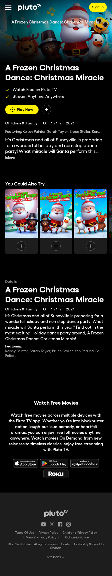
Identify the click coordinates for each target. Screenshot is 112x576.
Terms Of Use (24, 533)
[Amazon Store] (84, 463)
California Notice (77, 537)
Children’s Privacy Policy (80, 533)
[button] (8, 7)
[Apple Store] (25, 463)
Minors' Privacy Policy (41, 537)
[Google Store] (54, 463)
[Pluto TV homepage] (56, 513)
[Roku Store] (56, 474)
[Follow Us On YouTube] (43, 524)
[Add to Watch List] (46, 109)
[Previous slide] (8, 22)
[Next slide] (104, 22)
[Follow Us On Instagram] (68, 524)
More (10, 158)
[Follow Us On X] (51, 524)
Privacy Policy (48, 533)
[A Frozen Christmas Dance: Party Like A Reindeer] (90, 221)
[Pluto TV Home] (29, 7)
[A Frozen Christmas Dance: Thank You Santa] (56, 221)
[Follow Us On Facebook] (60, 524)
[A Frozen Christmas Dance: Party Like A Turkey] (21, 221)
